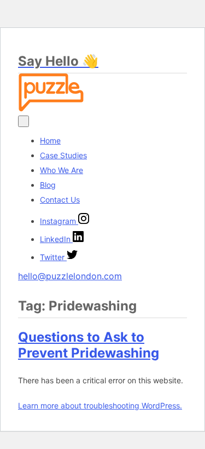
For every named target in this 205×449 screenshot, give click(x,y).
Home (50, 140)
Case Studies (63, 155)
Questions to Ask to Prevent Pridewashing (88, 345)
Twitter (53, 257)
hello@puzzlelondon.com (70, 275)
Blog (48, 184)
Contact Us (60, 199)
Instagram (59, 221)
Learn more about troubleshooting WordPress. (100, 405)
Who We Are (61, 170)
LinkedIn (56, 239)
